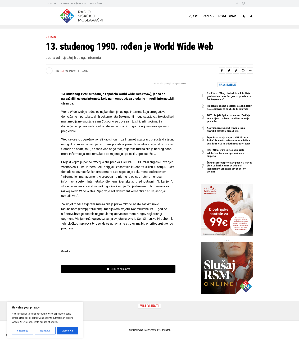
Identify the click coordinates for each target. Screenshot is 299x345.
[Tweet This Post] (229, 70)
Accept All (67, 330)
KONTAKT (52, 3)
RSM (62, 70)
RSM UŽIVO (96, 3)
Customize (22, 330)
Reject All (45, 330)
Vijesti (193, 16)
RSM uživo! (227, 16)
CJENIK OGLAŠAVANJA (73, 3)
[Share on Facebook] (222, 70)
